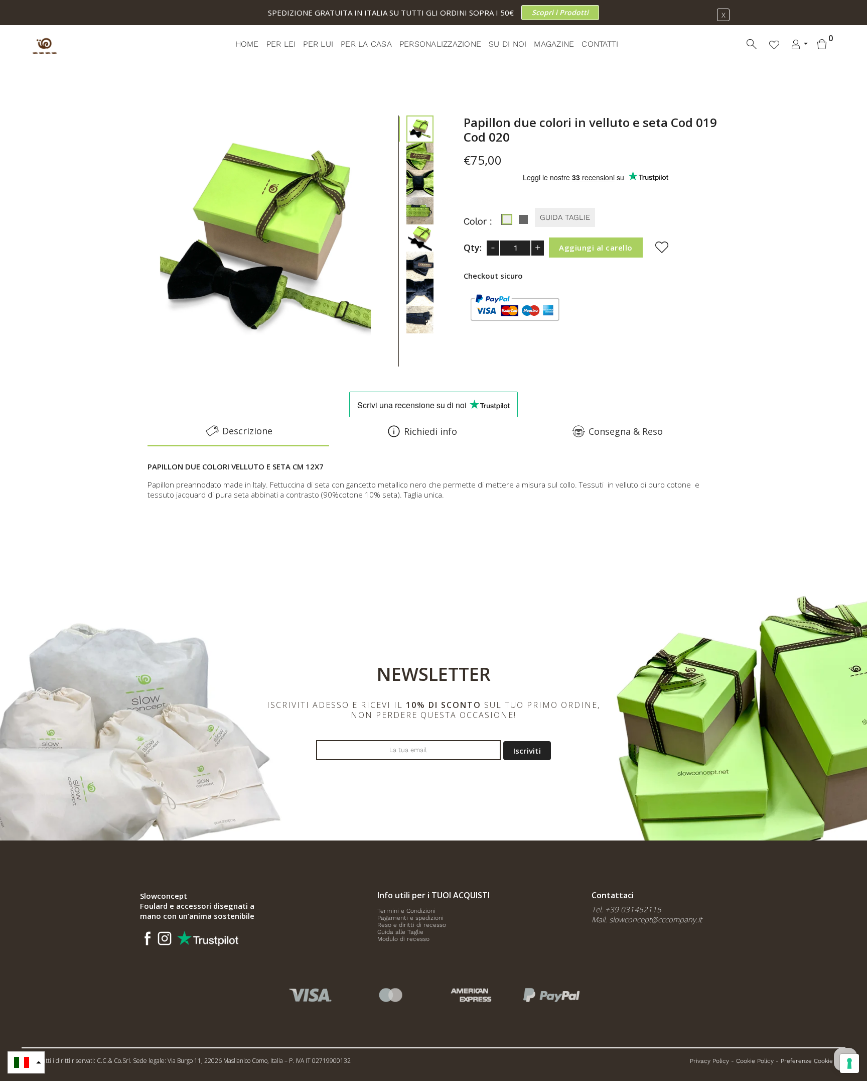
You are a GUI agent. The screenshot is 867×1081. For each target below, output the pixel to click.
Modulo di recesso (403, 938)
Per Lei (281, 44)
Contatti (600, 44)
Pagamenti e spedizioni (410, 917)
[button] (26, 1062)
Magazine (554, 44)
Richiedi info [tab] (430, 431)
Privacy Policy (709, 1060)
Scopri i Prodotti (560, 12)
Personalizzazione (440, 44)
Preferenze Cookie (807, 1060)
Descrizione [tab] (247, 431)
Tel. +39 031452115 (626, 909)
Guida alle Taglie (400, 931)
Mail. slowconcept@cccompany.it (647, 919)
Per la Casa (366, 44)
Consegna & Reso (626, 431)
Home (247, 44)
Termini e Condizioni (406, 910)
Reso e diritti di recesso (411, 924)
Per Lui (318, 44)
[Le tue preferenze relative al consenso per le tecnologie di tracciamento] (849, 1063)
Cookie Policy (755, 1060)
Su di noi (507, 44)
